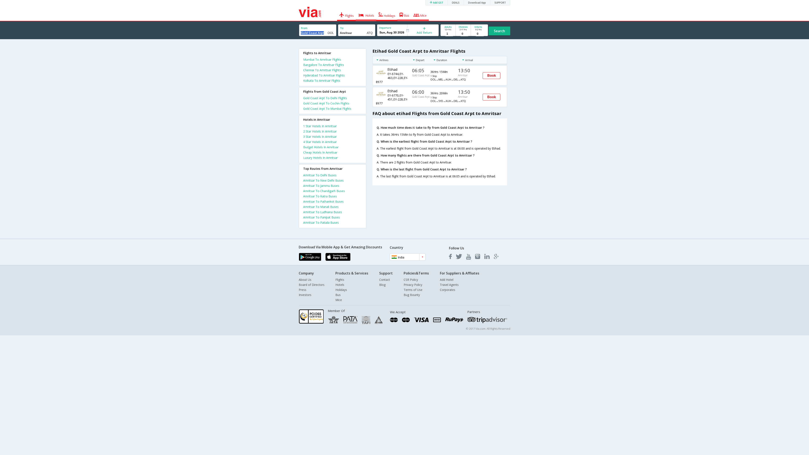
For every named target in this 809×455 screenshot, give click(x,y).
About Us (305, 280)
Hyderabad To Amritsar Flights (324, 75)
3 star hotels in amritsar (320, 137)
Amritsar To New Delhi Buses (323, 180)
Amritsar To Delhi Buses (319, 175)
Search (499, 31)
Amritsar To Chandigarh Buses (324, 191)
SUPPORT (500, 2)
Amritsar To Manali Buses (321, 207)
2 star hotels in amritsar (320, 131)
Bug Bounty (412, 295)
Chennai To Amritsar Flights (322, 70)
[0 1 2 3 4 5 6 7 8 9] (463, 34)
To (341, 28)
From (304, 28)
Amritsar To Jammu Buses (321, 186)
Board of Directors (311, 285)
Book (491, 75)
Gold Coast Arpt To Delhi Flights (325, 98)
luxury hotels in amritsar (320, 158)
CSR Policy (411, 280)
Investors (305, 295)
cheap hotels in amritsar (320, 152)
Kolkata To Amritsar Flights (321, 81)
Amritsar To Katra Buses (320, 196)
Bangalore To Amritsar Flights (323, 65)
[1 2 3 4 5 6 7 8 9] (448, 34)
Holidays (341, 290)
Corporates (447, 290)
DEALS (455, 2)
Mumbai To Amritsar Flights (322, 60)
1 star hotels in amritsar (320, 126)
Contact (384, 280)
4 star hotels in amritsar (320, 142)
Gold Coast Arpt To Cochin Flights (326, 103)
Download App (477, 2)
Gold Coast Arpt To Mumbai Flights (327, 109)
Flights (339, 280)
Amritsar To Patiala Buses (321, 223)
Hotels (339, 285)
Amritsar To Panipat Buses (321, 217)
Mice (338, 300)
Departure (385, 27)
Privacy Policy (413, 285)
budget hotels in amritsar (321, 147)
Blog (382, 285)
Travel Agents (449, 285)
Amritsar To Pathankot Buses (323, 201)
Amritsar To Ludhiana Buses (322, 212)
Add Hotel (446, 280)
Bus (338, 295)
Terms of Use (413, 290)
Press (302, 290)
